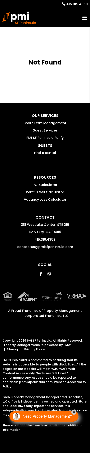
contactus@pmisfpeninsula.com (45, 246)
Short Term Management (45, 123)
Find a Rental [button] (45, 152)
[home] (19, 18)
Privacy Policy (34, 349)
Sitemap (13, 349)
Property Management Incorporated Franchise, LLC (52, 313)
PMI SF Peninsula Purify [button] (45, 137)
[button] (41, 273)
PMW (67, 345)
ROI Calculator (45, 184)
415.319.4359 (77, 4)
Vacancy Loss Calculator (45, 199)
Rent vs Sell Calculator (45, 192)
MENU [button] (84, 18)
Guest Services (45, 130)
